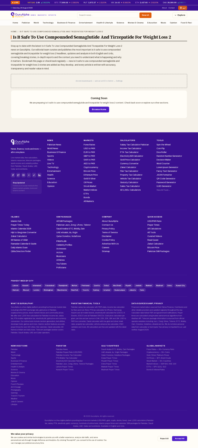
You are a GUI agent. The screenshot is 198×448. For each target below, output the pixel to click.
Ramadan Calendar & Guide (23, 244)
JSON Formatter (164, 175)
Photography (16, 390)
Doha (169, 285)
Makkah (149, 285)
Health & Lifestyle (104, 23)
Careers (105, 247)
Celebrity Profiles (64, 245)
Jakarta (132, 290)
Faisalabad (49, 285)
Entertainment (86, 23)
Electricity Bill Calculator (131, 156)
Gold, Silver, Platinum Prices (158, 355)
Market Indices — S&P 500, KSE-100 (161, 364)
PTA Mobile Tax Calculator (66, 358)
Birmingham (48, 290)
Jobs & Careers (17, 402)
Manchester (62, 290)
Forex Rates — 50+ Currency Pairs (160, 349)
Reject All (164, 439)
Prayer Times (153, 225)
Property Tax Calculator (131, 175)
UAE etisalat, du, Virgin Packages (114, 352)
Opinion (173, 23)
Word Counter (163, 163)
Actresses (61, 249)
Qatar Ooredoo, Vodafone (68, 236)
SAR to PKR (89, 160)
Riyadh (128, 285)
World (36, 23)
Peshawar (86, 285)
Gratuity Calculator (129, 182)
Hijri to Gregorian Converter (23, 232)
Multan (74, 285)
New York (74, 290)
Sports (50, 156)
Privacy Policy (108, 229)
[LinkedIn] (39, 175)
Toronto (85, 290)
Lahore (15, 285)
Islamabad (37, 285)
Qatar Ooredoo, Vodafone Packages (115, 355)
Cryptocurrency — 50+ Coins (158, 352)
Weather (14, 399)
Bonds (87, 197)
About (164, 8)
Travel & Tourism (18, 396)
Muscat (26, 290)
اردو (184, 8)
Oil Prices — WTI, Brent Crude (159, 358)
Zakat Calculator (128, 167)
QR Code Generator (166, 179)
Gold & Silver (90, 179)
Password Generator (166, 182)
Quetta (97, 285)
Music (163, 23)
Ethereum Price (91, 175)
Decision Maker (164, 160)
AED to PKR (89, 163)
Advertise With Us (110, 244)
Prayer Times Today (20, 225)
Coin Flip (161, 148)
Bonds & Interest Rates (156, 370)
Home (15, 23)
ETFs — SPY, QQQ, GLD (156, 367)
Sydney (96, 290)
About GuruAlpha (110, 221)
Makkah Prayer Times (110, 367)
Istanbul (106, 290)
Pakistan (26, 23)
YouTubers (61, 264)
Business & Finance (66, 23)
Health (50, 175)
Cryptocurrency (91, 167)
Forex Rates (89, 145)
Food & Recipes (188, 23)
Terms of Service (110, 232)
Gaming (14, 393)
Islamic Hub (16, 221)
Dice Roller (162, 152)
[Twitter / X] (18, 175)
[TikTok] (34, 175)
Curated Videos (154, 236)
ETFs (86, 194)
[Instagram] (29, 175)
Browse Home (99, 109)
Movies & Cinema (135, 23)
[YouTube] (23, 175)
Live (15, 3)
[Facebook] (13, 175)
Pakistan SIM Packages (158, 251)
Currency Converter (129, 163)
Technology (48, 23)
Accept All (179, 439)
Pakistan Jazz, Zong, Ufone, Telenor (73, 225)
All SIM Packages (64, 221)
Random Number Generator (169, 156)
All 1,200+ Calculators (130, 190)
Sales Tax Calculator (130, 186)
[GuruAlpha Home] (20, 142)
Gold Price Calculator (130, 160)
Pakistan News (54, 145)
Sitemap (106, 251)
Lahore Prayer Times (64, 367)
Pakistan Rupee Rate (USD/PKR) (69, 352)
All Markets (89, 201)
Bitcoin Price (90, 171)
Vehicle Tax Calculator (130, 179)
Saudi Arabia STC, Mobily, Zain (70, 229)
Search (145, 15)
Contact (171, 8)
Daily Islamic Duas (19, 247)
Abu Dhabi (117, 285)
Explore (181, 15)
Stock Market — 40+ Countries (159, 361)
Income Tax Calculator (130, 148)
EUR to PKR (89, 152)
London (36, 290)
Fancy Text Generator (167, 171)
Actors (59, 252)
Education (152, 23)
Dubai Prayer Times (109, 358)
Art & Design (16, 387)
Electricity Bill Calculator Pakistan (69, 361)
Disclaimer (106, 236)
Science (120, 23)
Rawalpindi (63, 285)
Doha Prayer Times (109, 364)
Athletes (60, 260)
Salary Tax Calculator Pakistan (134, 145)
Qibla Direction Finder (21, 251)
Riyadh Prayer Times (109, 361)
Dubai (106, 285)
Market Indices (90, 190)
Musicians (61, 256)
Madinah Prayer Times (110, 370)
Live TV (50, 163)
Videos (50, 160)
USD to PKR (89, 148)
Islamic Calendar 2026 (21, 229)
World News (52, 148)
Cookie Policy (108, 240)
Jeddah (138, 285)
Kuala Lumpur (120, 290)
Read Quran (152, 240)
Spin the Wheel (164, 145)
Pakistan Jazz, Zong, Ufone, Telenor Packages (74, 364)
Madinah (159, 285)
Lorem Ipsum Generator (167, 167)
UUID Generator (164, 186)
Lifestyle (14, 404)
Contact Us (107, 225)
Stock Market (90, 186)
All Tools (151, 232)
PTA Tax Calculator (129, 152)
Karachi (25, 285)
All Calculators (154, 229)
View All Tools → (163, 190)
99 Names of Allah (19, 240)
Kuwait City (180, 285)
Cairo (142, 290)
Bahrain (16, 290)
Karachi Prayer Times (64, 370)
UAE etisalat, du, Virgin (67, 232)
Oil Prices (88, 182)
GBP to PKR (89, 156)
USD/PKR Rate (154, 221)
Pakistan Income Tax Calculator (68, 355)
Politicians (61, 268)
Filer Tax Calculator (129, 171)
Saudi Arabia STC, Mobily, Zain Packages (118, 349)
